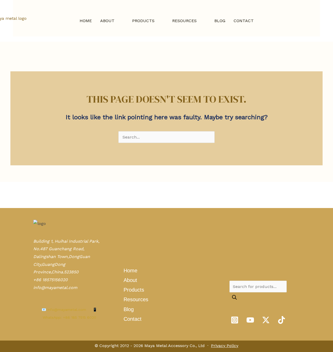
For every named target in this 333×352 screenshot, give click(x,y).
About (130, 280)
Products (134, 290)
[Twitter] (266, 320)
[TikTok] (281, 320)
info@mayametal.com (55, 287)
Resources (136, 299)
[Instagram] (235, 320)
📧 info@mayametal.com (64, 309)
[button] (116, 21)
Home (130, 270)
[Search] (234, 297)
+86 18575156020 (50, 279)
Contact (133, 319)
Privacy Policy (224, 345)
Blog (129, 309)
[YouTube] (250, 320)
